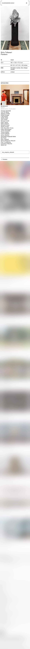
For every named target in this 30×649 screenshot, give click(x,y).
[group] (15, 28)
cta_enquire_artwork (8, 152)
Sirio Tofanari (6, 52)
